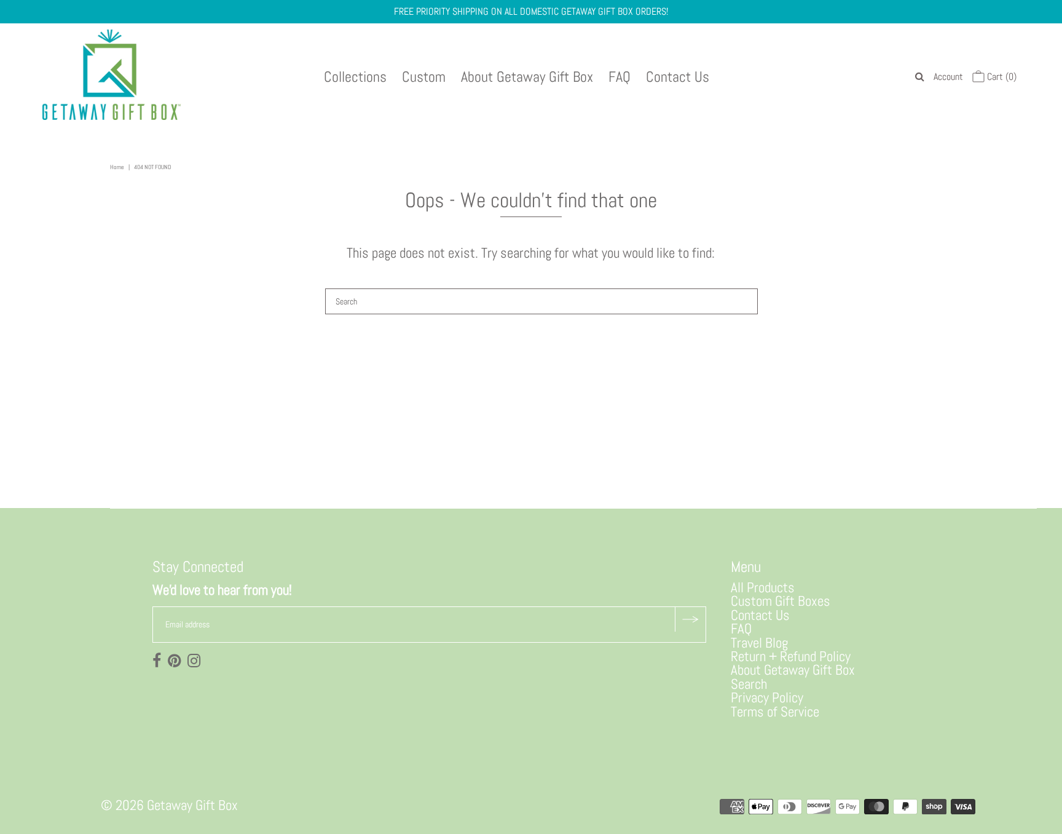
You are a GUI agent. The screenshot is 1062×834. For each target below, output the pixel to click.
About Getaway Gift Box (527, 76)
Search (749, 684)
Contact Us (677, 76)
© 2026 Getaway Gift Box (169, 805)
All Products (763, 587)
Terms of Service (775, 711)
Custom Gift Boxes (780, 601)
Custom (424, 76)
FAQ (619, 76)
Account (948, 76)
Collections (355, 76)
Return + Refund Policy (791, 656)
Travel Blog (759, 642)
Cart (1001, 76)
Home (117, 167)
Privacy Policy (767, 697)
